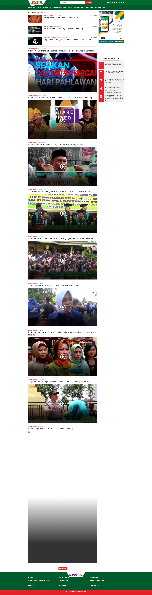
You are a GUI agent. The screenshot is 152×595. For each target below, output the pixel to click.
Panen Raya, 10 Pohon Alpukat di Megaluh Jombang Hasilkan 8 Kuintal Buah (114, 63)
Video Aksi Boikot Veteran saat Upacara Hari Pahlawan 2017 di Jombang (60, 98)
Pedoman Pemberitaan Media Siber (38, 580)
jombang (95, 15)
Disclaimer (62, 585)
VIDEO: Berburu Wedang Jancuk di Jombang (63, 28)
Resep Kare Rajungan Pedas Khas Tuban (61, 17)
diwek (95, 26)
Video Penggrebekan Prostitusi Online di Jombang (50, 429)
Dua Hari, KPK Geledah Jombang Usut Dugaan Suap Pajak (114, 54)
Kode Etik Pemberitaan (97, 580)
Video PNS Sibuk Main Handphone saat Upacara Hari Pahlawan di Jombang (61, 51)
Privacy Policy (94, 585)
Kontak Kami (94, 577)
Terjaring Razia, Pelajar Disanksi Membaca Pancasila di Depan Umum (58, 382)
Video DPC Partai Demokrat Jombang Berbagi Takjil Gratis (53, 285)
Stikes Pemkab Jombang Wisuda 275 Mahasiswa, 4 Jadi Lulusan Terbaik (59, 191)
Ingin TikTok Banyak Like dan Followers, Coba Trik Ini (67, 40)
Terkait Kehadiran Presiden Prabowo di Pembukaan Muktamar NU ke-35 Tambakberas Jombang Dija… (113, 72)
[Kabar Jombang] (37, 2)
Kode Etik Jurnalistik (34, 583)
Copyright (93, 583)
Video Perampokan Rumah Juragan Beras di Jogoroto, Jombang (56, 144)
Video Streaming (48, 15)
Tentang (30, 577)
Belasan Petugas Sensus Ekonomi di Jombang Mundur (113, 46)
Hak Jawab (62, 583)
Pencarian (88, 2)
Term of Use (31, 585)
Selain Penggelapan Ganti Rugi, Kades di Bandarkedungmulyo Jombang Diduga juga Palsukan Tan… (114, 80)
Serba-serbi (47, 37)
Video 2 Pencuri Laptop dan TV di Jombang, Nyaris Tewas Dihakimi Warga (60, 238)
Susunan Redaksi (64, 577)
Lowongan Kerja (64, 580)
